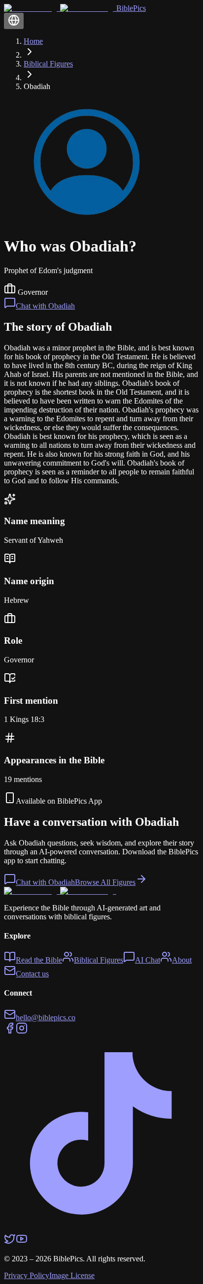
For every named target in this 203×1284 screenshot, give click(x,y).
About (182, 960)
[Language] (14, 21)
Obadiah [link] (37, 86)
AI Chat (147, 960)
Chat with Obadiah (45, 306)
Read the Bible (39, 960)
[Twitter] (10, 1242)
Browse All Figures (105, 882)
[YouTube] (22, 1242)
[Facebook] (10, 1031)
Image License (72, 1275)
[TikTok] (101, 1228)
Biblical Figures (48, 64)
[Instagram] (22, 1031)
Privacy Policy (26, 1275)
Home (33, 41)
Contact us (32, 974)
